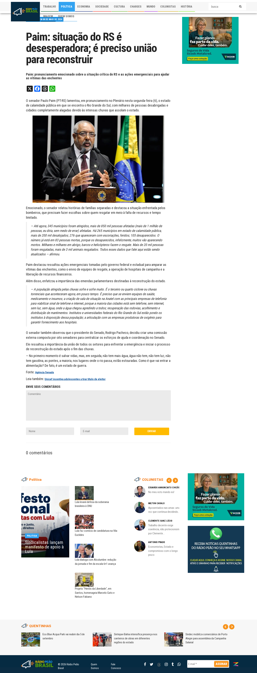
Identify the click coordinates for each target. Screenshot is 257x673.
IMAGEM (48, 16)
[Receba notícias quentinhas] (216, 546)
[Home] (25, 11)
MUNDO (151, 6)
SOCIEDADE (102, 6)
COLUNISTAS (168, 6)
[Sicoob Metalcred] (210, 40)
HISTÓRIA (186, 6)
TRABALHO (49, 6)
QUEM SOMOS (66, 16)
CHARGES (135, 6)
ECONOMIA (83, 6)
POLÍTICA (66, 6)
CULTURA (119, 6)
